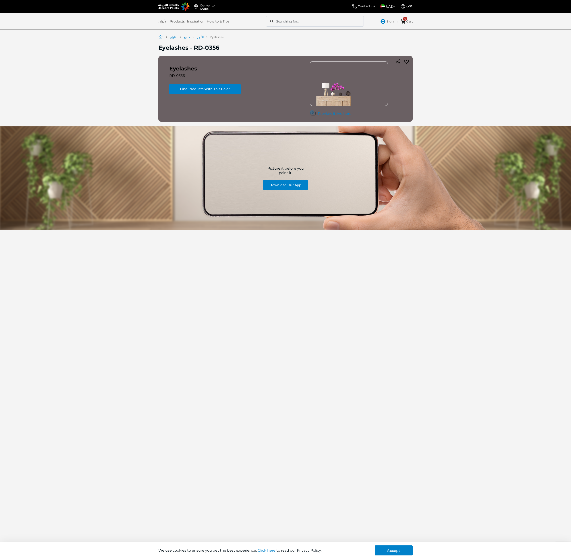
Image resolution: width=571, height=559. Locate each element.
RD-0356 (177, 76)
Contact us (366, 6)
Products (177, 21)
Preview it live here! (335, 113)
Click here (266, 550)
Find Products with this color (205, 89)
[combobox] (315, 21)
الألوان (163, 21)
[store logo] (174, 6)
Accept (393, 551)
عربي (409, 5)
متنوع (187, 37)
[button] (388, 6)
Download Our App (285, 185)
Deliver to (207, 7)
